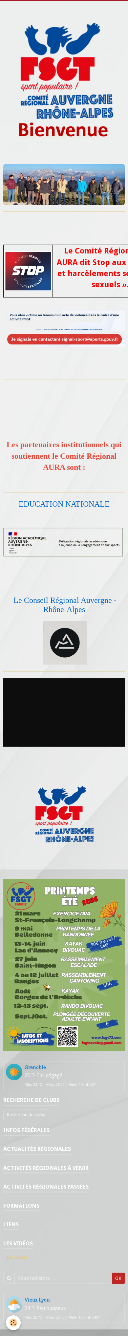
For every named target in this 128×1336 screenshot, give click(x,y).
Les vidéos (17, 1257)
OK (118, 1278)
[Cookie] (13, 1322)
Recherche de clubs (26, 1114)
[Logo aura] (65, 642)
